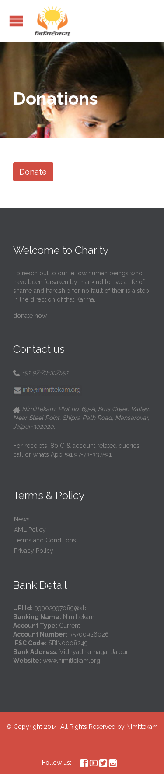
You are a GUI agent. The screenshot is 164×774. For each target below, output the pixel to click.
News (22, 519)
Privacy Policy (33, 550)
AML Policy (30, 529)
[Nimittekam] (52, 21)
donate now (30, 315)
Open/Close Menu (16, 20)
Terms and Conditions (45, 540)
